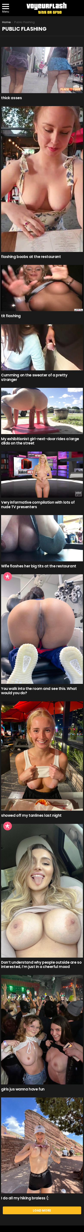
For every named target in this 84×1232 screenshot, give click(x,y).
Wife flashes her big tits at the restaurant (38, 566)
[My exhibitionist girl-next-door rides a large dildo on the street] (42, 411)
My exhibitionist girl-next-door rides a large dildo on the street (40, 441)
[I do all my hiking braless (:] (42, 1145)
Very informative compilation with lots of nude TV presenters (38, 504)
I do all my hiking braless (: (25, 1198)
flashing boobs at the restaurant (31, 256)
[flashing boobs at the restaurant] (42, 179)
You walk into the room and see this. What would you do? (39, 691)
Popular (7, 576)
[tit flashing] (42, 288)
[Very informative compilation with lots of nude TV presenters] (42, 475)
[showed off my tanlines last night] (42, 756)
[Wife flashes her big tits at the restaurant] (42, 538)
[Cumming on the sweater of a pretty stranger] (42, 347)
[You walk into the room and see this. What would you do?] (42, 629)
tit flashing (11, 315)
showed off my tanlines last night (31, 815)
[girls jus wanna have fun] (42, 1029)
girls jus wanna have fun (23, 1089)
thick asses (11, 97)
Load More (42, 1210)
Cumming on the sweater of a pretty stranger (34, 377)
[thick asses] (42, 70)
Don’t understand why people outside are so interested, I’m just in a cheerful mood (41, 964)
